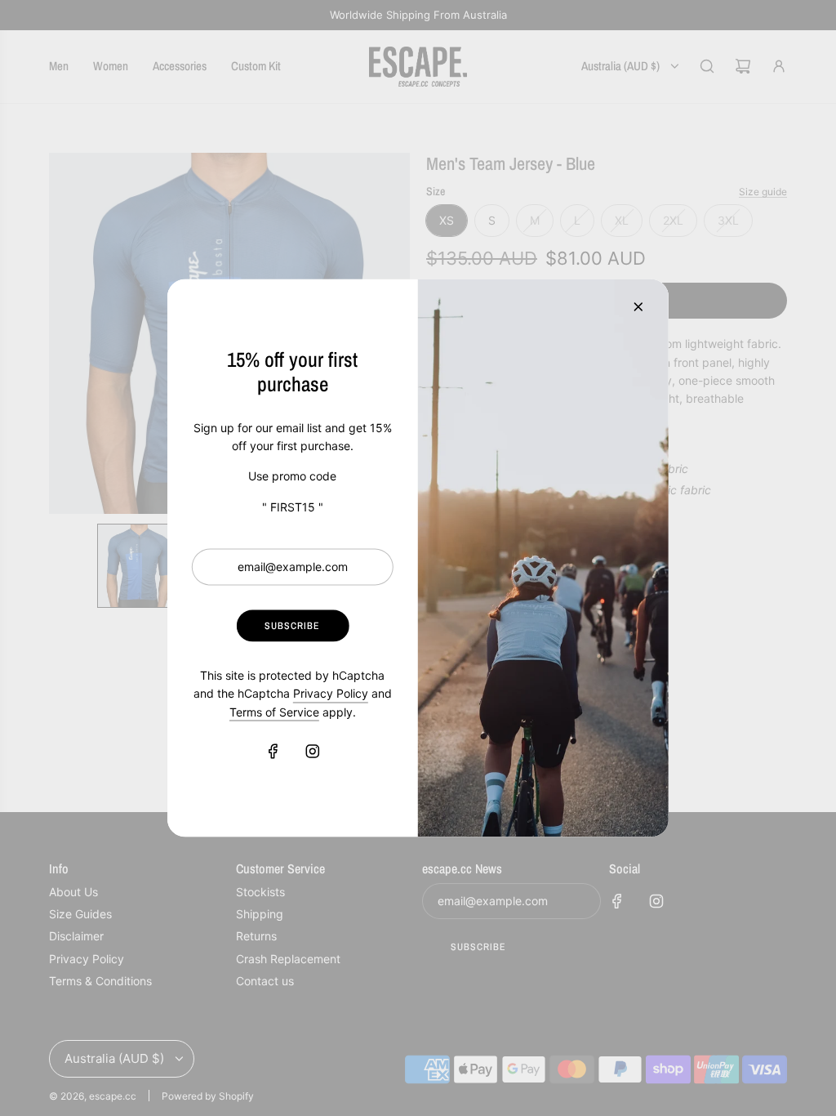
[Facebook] (273, 751)
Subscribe (292, 625)
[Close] (638, 307)
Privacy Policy (330, 693)
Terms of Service (274, 711)
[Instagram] (312, 751)
